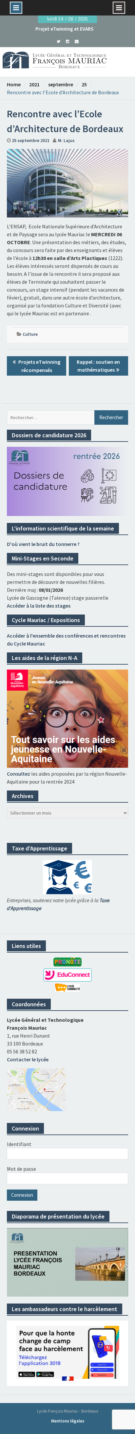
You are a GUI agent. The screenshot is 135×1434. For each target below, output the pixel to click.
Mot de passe (21, 1168)
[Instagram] (68, 41)
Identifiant (19, 1144)
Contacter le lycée (27, 1059)
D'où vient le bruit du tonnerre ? (43, 544)
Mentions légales (67, 1421)
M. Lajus (66, 140)
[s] (58, 41)
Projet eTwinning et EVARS (64, 29)
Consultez (18, 773)
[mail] (77, 41)
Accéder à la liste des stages (38, 605)
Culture (30, 334)
